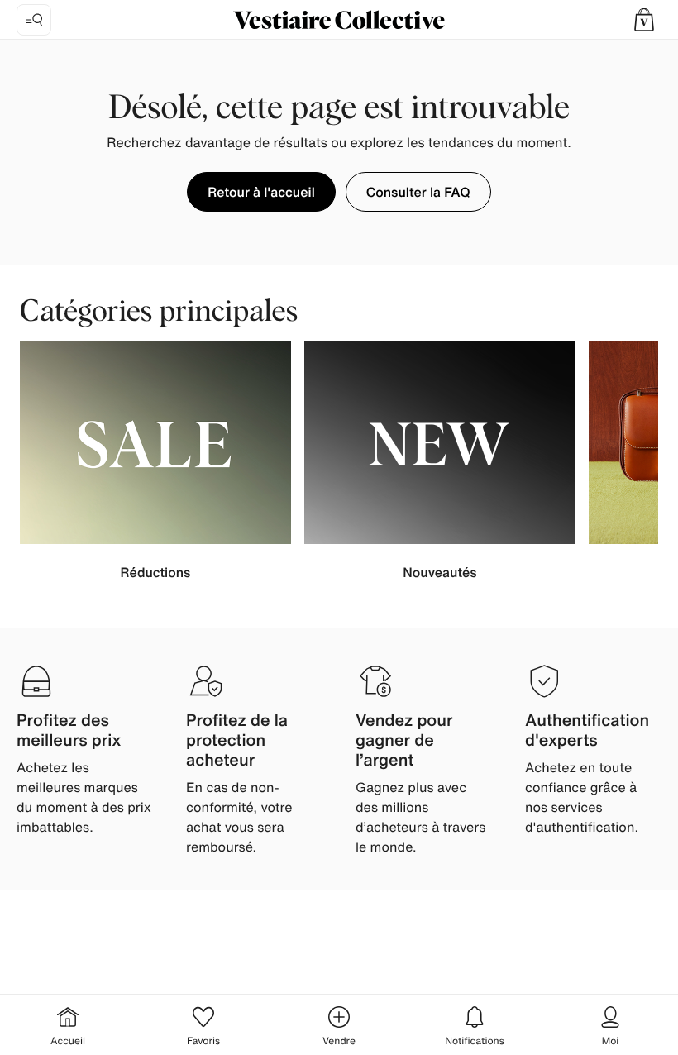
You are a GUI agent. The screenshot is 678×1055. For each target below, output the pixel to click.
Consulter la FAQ (418, 192)
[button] (644, 19)
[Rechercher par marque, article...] (34, 20)
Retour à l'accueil (261, 192)
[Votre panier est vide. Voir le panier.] (644, 19)
